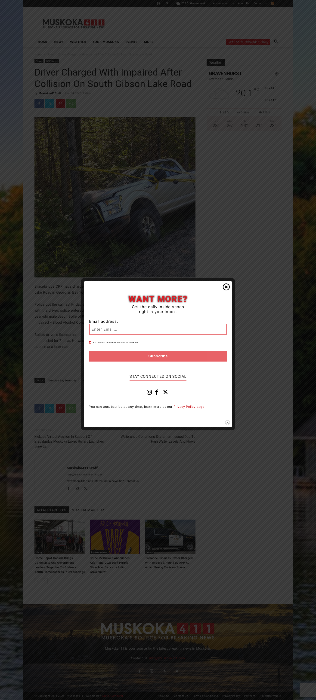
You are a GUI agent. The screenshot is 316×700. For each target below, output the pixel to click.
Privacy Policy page (188, 406)
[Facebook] (156, 393)
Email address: (103, 321)
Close (226, 286)
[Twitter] (165, 393)
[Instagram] (149, 393)
